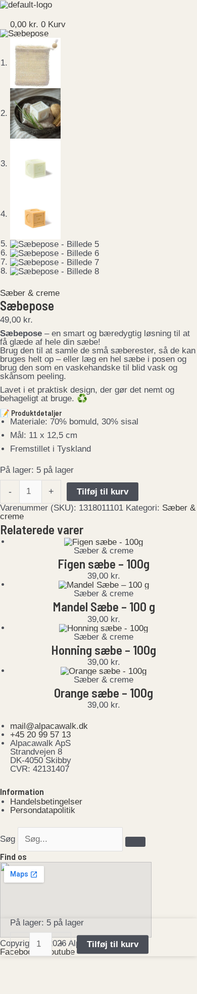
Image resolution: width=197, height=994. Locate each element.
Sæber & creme (30, 293)
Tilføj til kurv (102, 491)
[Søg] (135, 842)
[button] (98, 14)
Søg (7, 839)
